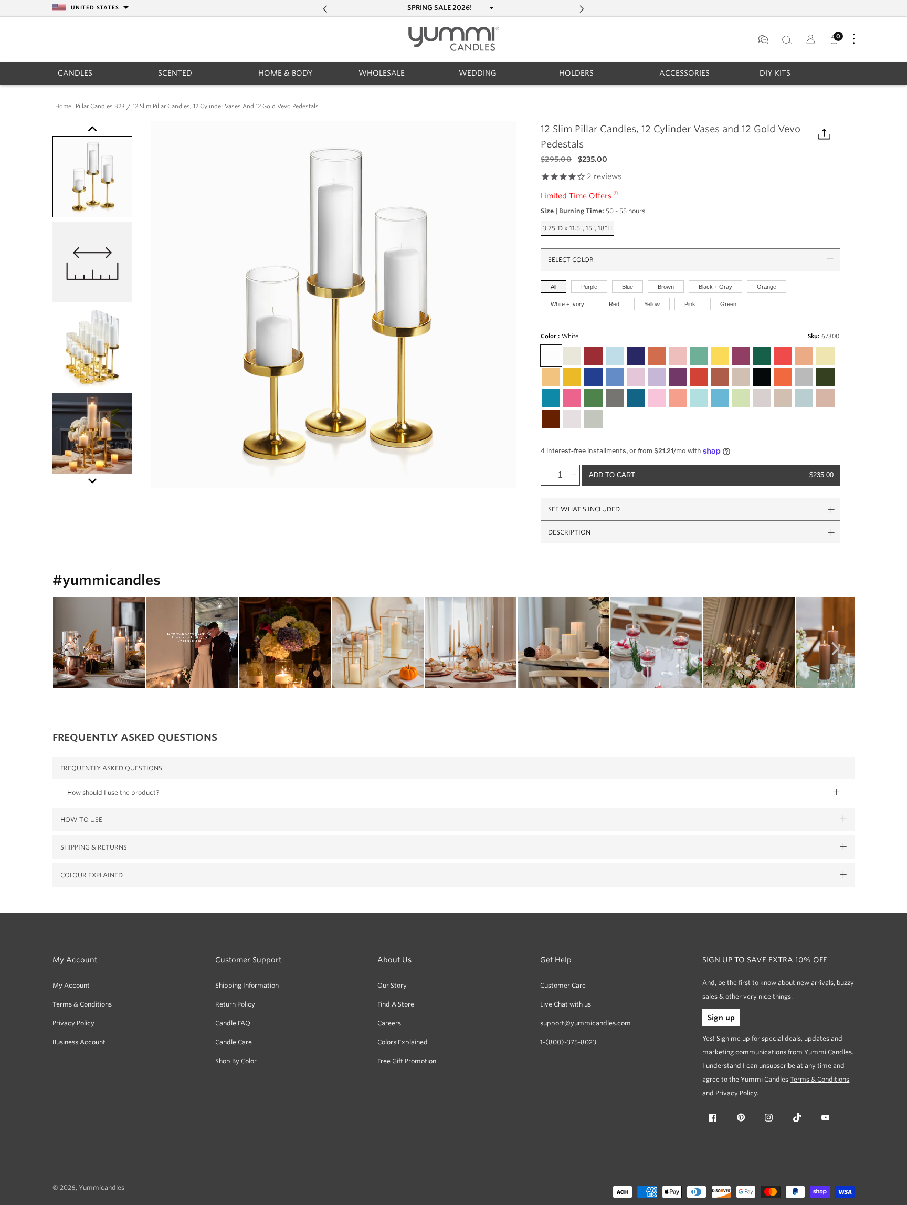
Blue (627, 286)
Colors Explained (402, 1042)
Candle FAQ (232, 1023)
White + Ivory (567, 303)
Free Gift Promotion (406, 1061)
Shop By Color (236, 1061)
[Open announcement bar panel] (490, 8)
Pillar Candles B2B (100, 107)
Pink (689, 303)
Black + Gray (715, 286)
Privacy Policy (73, 1023)
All (553, 286)
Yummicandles (101, 1188)
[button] (75, 73)
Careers (389, 1023)
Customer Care (563, 985)
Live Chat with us (565, 1004)
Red (614, 303)
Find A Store (395, 1004)
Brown (666, 286)
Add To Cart (711, 475)
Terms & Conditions (82, 1004)
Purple (589, 286)
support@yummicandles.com (585, 1023)
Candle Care (233, 1042)
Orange (766, 286)
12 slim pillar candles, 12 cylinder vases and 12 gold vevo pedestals (226, 107)
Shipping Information (247, 985)
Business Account (79, 1042)
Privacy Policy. (736, 1093)
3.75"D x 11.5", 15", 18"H (578, 230)
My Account (71, 985)
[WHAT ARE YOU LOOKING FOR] (787, 39)
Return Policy (235, 1004)
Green (728, 303)
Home (63, 107)
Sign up (721, 1017)
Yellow (652, 303)
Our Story (392, 985)
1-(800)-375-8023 (568, 1042)
